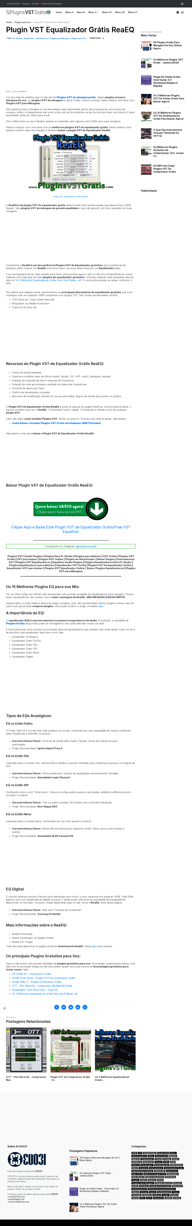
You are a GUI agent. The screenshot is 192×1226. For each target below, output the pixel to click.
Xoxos (168, 1198)
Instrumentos (156, 1168)
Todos (175, 1192)
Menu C (92, 12)
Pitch (160, 1180)
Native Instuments (154, 1177)
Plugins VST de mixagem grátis (76, 97)
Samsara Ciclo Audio (160, 1186)
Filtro (134, 1168)
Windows (158, 1198)
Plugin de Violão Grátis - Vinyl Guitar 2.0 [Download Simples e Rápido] (167, 81)
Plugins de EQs (15, 623)
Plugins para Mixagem (60, 38)
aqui (100, 606)
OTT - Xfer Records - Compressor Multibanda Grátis (42, 985)
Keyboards (172, 1171)
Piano (143, 1180)
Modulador (173, 1174)
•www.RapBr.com (16, 1199)
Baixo (173, 1153)
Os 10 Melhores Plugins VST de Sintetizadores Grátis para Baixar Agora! (168, 115)
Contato (35, 4)
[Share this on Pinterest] (70, 1007)
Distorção (148, 1162)
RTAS (134, 1186)
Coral (158, 1159)
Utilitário (147, 1195)
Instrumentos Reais (174, 1168)
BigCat (135, 1159)
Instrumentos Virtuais (142, 1171)
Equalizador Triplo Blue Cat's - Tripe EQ (34, 989)
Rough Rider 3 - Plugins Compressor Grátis (36, 981)
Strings (144, 1192)
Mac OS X (137, 1174)
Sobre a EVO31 (13, 4)
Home (59, 12)
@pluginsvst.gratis (86, 546)
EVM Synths (176, 1165)
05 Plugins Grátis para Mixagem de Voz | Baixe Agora (167, 45)
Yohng (177, 1198)
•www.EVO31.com (16, 1196)
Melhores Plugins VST (154, 1174)
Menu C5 (107, 12)
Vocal (135, 1198)
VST (142, 1198)
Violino (174, 1195)
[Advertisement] (71, 68)
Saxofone (177, 1186)
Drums (159, 1162)
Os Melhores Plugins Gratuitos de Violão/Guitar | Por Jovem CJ (168, 152)
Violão (165, 1195)
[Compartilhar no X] (63, 1007)
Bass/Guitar (161, 1156)
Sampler (144, 1186)
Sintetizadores (139, 1189)
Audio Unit (163, 1153)
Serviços (26, 4)
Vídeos (156, 1195)
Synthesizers (164, 1192)
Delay (175, 1159)
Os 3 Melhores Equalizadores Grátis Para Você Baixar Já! (48, 280)
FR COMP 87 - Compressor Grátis (31, 973)
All (13, 38)
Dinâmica (136, 1162)
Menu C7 (133, 12)
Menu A (69, 12)
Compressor (147, 1159)
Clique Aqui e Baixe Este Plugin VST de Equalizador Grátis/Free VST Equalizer (70, 529)
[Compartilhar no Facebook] (56, 1007)
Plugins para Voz (23, 22)
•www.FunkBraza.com (18, 1201)
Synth (152, 1192)
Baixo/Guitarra (139, 1156)
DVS (173, 1162)
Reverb (177, 1183)
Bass (151, 1156)
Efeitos (19, 38)
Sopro (135, 1192)
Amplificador (150, 1153)
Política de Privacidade (51, 4)
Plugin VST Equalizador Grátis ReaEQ (71, 196)
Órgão (135, 1180)
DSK (166, 1162)
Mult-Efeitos (138, 1177)
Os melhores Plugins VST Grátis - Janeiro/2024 (168, 61)
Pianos (152, 1180)
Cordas (166, 1159)
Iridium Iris (159, 1171)
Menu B (81, 12)
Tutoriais (136, 1195)
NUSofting (170, 1177)
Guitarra (143, 1168)
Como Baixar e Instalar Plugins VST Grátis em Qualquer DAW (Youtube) (56, 423)
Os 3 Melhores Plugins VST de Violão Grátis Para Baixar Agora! (168, 98)
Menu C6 (120, 12)
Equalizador (29, 38)
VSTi (149, 1198)
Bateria (173, 1156)
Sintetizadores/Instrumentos (161, 1189)
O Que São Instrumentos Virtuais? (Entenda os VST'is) (167, 132)
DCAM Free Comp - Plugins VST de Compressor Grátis (43, 977)
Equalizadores (42, 38)
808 (134, 1153)
